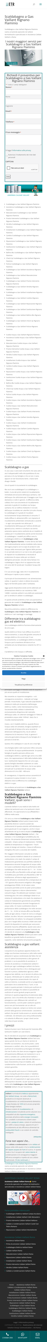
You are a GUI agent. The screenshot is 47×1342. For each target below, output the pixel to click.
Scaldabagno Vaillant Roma (22, 1311)
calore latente (30, 1152)
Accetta (23, 673)
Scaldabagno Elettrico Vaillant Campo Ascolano (23, 1214)
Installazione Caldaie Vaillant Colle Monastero (23, 1217)
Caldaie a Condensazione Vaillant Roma (20, 1271)
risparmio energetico (27, 1114)
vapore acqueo (13, 1150)
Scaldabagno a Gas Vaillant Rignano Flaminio (21, 1163)
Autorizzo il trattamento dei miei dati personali (22, 156)
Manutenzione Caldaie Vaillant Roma (19, 1254)
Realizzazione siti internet (32, 1325)
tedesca (25, 1093)
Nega (23, 679)
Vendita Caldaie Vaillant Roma (17, 1267)
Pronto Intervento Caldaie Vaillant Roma (20, 1264)
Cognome (9, 106)
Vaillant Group (14, 1096)
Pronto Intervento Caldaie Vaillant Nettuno (21, 1220)
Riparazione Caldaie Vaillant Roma (18, 1257)
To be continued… (22, 1160)
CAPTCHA (10, 161)
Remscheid (32, 1096)
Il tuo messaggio (13, 132)
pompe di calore (18, 1122)
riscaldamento (25, 1109)
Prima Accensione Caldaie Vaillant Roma (21, 1244)
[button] (44, 656)
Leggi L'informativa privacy (23, 1322)
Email (9, 111)
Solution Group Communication (20, 1328)
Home (11, 1285)
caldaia (34, 1144)
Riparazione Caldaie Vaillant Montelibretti (21, 1230)
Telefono (10, 122)
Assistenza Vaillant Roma (15, 1241)
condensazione (34, 1147)
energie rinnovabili (31, 1117)
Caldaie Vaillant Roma (14, 1251)
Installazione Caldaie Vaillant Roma (19, 1261)
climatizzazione (11, 1112)
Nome (8, 96)
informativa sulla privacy (21, 150)
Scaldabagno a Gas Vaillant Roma (22, 1305)
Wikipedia (37, 1137)
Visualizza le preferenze (23, 685)
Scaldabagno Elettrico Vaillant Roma (19, 1247)
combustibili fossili (12, 1130)
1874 (21, 1104)
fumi (24, 1150)
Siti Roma (37, 1328)
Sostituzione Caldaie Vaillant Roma (22, 1313)
